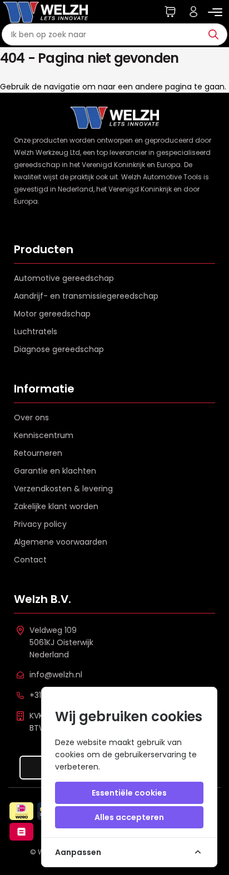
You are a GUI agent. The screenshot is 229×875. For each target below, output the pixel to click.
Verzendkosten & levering (63, 488)
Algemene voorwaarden (60, 541)
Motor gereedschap (52, 313)
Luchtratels (35, 331)
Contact (30, 559)
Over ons (31, 417)
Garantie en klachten (55, 470)
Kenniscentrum (43, 435)
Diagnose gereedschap (59, 349)
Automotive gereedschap (64, 278)
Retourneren (38, 453)
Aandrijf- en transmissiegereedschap (86, 295)
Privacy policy (40, 524)
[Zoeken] (216, 34)
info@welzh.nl (55, 674)
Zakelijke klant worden (56, 506)
